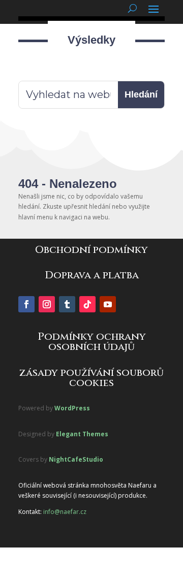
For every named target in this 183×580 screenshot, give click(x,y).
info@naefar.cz (64, 511)
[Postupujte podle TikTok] (87, 304)
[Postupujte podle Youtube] (108, 304)
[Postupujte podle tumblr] (67, 304)
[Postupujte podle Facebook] (26, 304)
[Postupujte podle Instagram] (47, 304)
